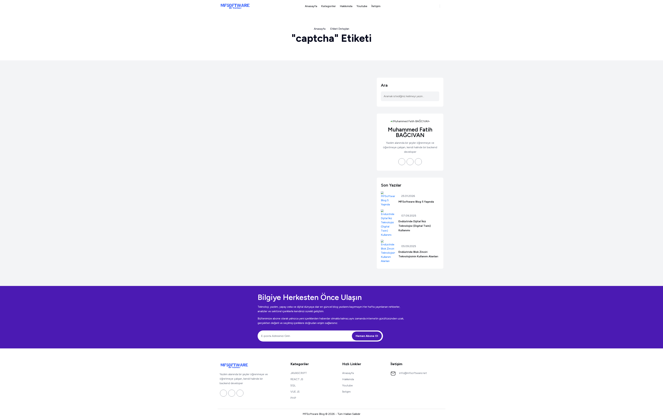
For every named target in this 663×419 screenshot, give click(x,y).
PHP (293, 397)
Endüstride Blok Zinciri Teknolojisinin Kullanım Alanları (418, 254)
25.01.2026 (408, 196)
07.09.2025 (408, 215)
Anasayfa (311, 6)
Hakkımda (346, 6)
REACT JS (296, 379)
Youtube (362, 6)
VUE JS (295, 391)
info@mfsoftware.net (413, 373)
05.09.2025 (408, 246)
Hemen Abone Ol (367, 336)
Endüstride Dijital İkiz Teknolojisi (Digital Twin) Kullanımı (414, 226)
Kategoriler (328, 6)
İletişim (375, 6)
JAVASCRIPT (298, 373)
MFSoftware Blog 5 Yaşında (416, 201)
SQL (293, 385)
